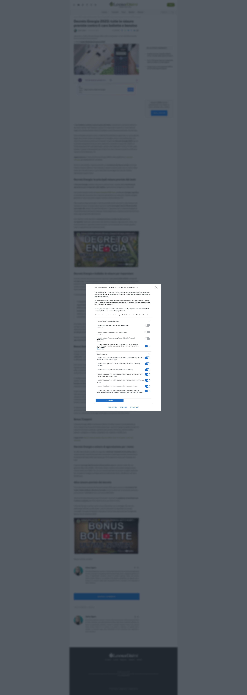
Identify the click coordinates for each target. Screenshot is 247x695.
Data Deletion (112, 407)
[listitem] (123, 321)
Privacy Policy (134, 407)
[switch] (147, 325)
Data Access (123, 407)
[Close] (157, 288)
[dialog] (123, 347)
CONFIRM (109, 400)
